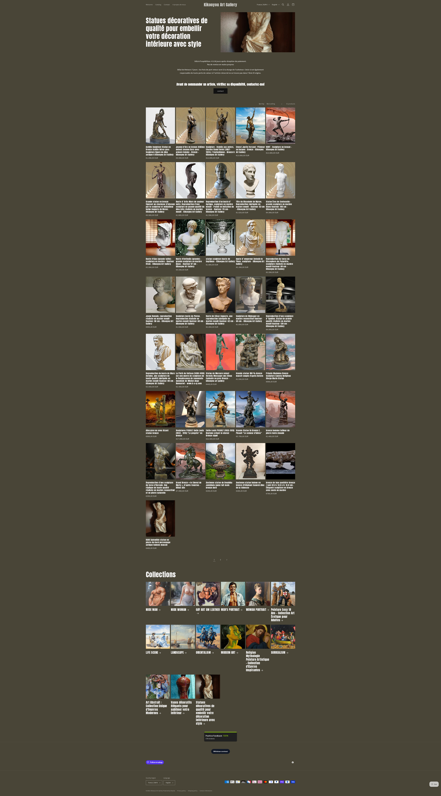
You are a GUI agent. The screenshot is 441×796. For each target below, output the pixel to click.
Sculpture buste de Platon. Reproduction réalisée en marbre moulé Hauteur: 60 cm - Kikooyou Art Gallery (190, 320)
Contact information (206, 791)
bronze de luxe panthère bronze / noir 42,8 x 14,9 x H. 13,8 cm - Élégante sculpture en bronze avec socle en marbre (280, 486)
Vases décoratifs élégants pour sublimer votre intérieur (181, 708)
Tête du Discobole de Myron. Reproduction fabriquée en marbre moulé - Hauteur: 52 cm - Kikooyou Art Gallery (250, 205)
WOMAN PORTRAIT (256, 609)
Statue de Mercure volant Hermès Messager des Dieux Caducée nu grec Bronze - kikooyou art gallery (219, 377)
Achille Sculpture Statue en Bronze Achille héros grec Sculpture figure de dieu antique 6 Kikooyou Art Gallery (160, 151)
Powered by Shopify (169, 791)
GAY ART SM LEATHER (208, 610)
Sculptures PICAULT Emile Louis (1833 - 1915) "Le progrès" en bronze (190, 433)
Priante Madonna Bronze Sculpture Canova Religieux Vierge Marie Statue (278, 376)
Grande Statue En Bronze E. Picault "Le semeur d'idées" (249, 431)
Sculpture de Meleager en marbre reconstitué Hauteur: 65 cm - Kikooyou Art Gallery (249, 318)
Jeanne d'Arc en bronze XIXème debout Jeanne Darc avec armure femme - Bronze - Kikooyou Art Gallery (190, 151)
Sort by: (261, 104)
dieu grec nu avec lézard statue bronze (157, 431)
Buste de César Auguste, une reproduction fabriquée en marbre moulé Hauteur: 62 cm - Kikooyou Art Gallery (220, 320)
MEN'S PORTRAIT (230, 609)
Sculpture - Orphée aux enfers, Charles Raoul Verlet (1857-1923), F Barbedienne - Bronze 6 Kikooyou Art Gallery (220, 151)
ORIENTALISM (203, 652)
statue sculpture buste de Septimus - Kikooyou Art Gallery (220, 260)
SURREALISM (278, 652)
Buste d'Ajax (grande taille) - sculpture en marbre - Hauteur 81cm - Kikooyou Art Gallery (160, 261)
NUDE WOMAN (178, 609)
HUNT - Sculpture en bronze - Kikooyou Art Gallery (279, 148)
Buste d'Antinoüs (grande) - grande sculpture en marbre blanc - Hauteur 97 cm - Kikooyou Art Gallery (189, 263)
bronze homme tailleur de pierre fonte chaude (278, 431)
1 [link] (214, 559)
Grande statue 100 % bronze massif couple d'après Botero (249, 374)
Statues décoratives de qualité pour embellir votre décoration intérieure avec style (205, 713)
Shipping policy (193, 791)
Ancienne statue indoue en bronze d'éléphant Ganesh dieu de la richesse (250, 485)
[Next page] (226, 559)
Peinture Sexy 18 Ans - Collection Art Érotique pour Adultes (283, 615)
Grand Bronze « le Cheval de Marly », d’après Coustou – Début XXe (189, 485)
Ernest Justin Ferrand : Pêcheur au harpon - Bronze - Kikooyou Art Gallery (250, 149)
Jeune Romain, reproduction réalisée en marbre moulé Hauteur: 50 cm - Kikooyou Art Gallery (159, 320)
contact (220, 91)
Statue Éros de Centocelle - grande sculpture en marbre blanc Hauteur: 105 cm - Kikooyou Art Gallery (279, 205)
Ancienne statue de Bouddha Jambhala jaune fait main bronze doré (219, 485)
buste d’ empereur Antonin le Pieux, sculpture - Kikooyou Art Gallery (250, 261)
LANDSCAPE (177, 652)
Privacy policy (181, 791)
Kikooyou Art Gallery (157, 791)
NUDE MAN (152, 609)
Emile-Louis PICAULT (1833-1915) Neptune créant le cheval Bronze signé (220, 433)
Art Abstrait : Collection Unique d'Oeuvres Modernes (156, 708)
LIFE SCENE (152, 652)
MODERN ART (228, 652)
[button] (283, 4)
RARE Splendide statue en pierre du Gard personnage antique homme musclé (158, 542)
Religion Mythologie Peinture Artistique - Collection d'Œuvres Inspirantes (257, 661)
